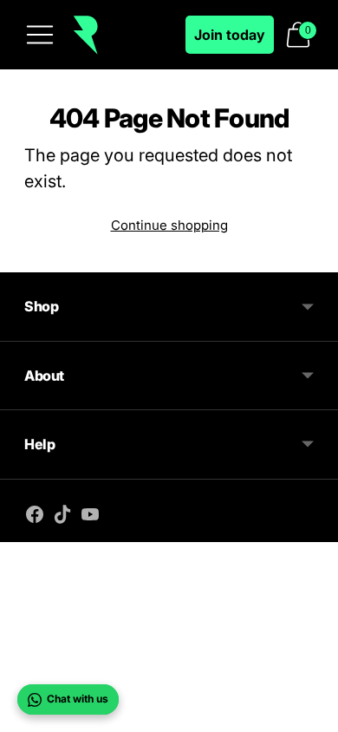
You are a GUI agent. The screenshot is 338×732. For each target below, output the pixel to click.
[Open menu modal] (40, 34)
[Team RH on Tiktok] (62, 517)
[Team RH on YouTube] (90, 517)
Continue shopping (169, 225)
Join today (229, 34)
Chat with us (77, 698)
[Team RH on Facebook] (34, 517)
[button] (298, 34)
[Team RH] (85, 35)
